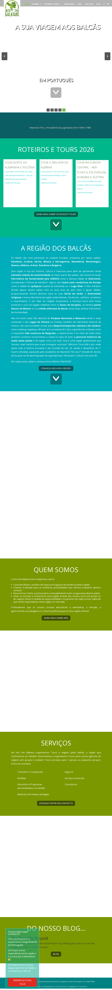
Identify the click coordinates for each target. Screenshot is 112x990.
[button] (4, 56)
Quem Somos (69, 4)
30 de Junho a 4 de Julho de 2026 (55, 172)
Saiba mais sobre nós (56, 617)
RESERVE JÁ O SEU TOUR (22, 982)
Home (26, 4)
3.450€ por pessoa (12, 183)
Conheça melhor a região (56, 368)
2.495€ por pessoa (85, 192)
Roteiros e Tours (51, 4)
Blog (98, 4)
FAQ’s (80, 4)
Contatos (89, 4)
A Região (35, 4)
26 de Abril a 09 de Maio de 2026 (18, 172)
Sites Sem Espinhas (61, 987)
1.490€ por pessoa (48, 183)
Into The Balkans (81, 987)
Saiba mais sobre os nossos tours (56, 214)
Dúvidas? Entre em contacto (56, 803)
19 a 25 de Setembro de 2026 (89, 181)
